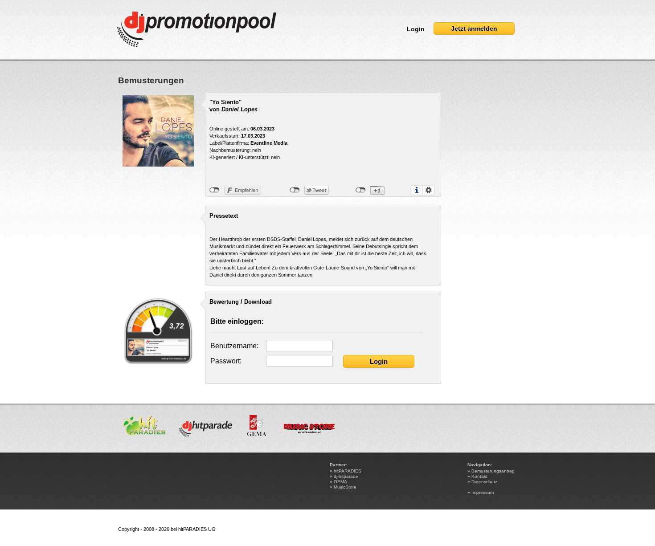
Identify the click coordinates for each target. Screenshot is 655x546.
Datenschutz (484, 481)
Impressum (482, 492)
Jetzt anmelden (474, 28)
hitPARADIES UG (197, 529)
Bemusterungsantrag (493, 471)
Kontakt (479, 476)
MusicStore (345, 487)
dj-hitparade (346, 476)
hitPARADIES (347, 471)
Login (416, 29)
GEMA (340, 481)
